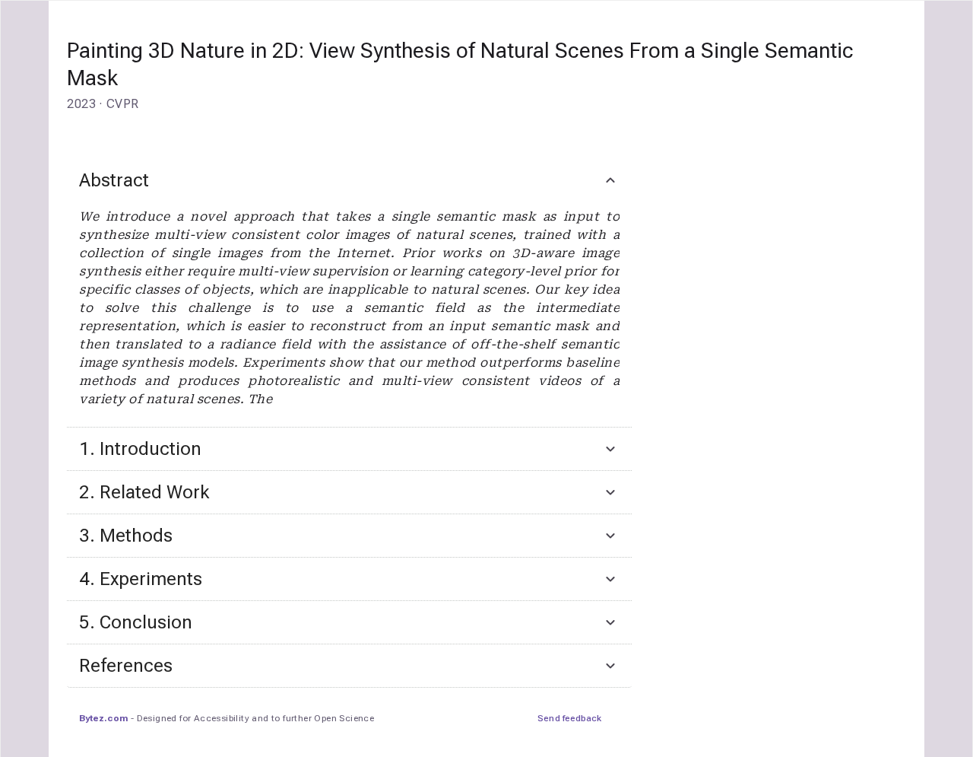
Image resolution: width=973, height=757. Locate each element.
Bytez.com (103, 718)
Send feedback (569, 718)
